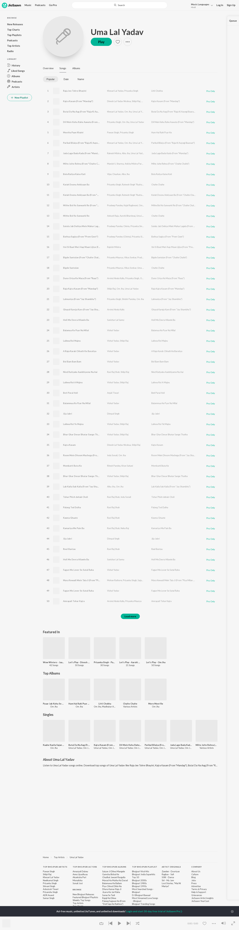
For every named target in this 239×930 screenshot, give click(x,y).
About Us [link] (195, 871)
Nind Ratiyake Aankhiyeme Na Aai (80, 372)
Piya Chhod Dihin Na (112, 886)
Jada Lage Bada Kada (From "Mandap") (82, 153)
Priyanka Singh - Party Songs (105, 662)
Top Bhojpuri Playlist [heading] (144, 867)
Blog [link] (193, 877)
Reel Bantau (69, 549)
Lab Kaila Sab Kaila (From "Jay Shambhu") (84, 486)
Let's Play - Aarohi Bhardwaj (130, 662)
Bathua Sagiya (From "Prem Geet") (80, 236)
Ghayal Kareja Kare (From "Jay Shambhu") (84, 309)
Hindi (193, 7)
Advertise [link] (196, 886)
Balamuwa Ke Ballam (112, 883)
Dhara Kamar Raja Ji (111, 889)
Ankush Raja (113, 215)
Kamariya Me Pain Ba (73, 528)
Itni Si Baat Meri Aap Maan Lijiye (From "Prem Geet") (90, 247)
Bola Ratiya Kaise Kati (74, 174)
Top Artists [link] (78, 903)
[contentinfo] (130, 890)
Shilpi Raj (136, 101)
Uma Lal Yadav (117, 32)
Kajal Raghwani (131, 205)
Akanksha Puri (79, 877)
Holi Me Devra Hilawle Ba (76, 320)
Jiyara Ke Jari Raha (111, 892)
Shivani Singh (49, 886)
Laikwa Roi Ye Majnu (73, 424)
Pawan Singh (113, 132)
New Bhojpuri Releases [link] (83, 894)
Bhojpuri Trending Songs (143, 904)
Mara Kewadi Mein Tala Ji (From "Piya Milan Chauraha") (91, 580)
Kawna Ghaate (70, 518)
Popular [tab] (50, 79)
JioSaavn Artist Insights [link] (202, 898)
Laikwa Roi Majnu (72, 340)
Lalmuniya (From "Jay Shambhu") (79, 299)
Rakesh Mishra (114, 153)
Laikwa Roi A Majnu (73, 382)
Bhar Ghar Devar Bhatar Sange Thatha (82, 434)
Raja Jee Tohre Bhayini (74, 91)
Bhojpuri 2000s (139, 880)
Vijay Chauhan (114, 174)
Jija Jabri (67, 413)
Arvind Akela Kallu (115, 278)
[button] (201, 5)
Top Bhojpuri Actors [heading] (85, 867)
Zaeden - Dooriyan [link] (171, 871)
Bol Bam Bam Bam (72, 361)
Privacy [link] (203, 889)
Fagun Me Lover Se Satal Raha (78, 570)
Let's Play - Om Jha (155, 662)
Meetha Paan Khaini (73, 132)
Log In (219, 5)
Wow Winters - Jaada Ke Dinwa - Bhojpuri (54, 662)
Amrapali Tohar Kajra (74, 601)
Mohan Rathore (114, 580)
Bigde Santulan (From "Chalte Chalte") (82, 257)
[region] (130, 857)
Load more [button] (130, 616)
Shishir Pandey (129, 299)
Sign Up (231, 5)
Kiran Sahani (127, 465)
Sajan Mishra (144, 580)
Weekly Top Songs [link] (81, 900)
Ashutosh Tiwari (50, 889)
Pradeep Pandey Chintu (118, 226)
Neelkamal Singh (50, 880)
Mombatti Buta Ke (72, 465)
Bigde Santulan (71, 268)
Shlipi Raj (124, 434)
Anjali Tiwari (113, 393)
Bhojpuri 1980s (139, 883)
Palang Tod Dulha (72, 507)
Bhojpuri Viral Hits (140, 871)
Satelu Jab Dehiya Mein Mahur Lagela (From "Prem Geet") (92, 226)
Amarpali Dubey (80, 871)
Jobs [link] (193, 880)
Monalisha (77, 880)
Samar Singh (48, 898)
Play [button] (101, 42)
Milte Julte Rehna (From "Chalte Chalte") (84, 163)
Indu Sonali (112, 455)
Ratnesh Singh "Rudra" (132, 184)
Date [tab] (66, 79)
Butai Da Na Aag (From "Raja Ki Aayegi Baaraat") (87, 111)
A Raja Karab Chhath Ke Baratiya (79, 351)
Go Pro (53, 5)
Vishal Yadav (113, 330)
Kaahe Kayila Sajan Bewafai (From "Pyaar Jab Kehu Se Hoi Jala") (54, 745)
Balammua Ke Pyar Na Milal (77, 403)
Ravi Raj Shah (113, 372)
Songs (63, 68)
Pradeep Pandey (115, 205)
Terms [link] (194, 889)
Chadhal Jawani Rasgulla (113, 877)
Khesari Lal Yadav (115, 91)
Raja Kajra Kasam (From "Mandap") (80, 288)
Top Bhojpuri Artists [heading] (55, 867)
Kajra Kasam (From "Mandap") (78, 101)
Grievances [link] (196, 895)
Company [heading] (196, 867)
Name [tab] (81, 79)
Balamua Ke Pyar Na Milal (76, 330)
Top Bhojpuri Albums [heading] (114, 867)
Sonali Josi (78, 883)
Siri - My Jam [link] (168, 880)
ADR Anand (48, 895)
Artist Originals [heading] (171, 867)
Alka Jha (126, 153)
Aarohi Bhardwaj (127, 215)
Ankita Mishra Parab (134, 163)
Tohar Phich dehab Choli (75, 497)
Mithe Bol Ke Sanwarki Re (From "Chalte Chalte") (88, 205)
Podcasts (40, 5)
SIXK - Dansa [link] (168, 877)
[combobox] (119, 5)
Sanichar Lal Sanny (115, 320)
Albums (76, 68)
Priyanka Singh (131, 91)
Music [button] (28, 5)
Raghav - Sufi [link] (168, 874)
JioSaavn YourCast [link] (200, 901)
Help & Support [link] (198, 892)
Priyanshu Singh (50, 892)
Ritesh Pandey (113, 465)
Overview (48, 68)
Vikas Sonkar (130, 257)
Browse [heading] (77, 890)
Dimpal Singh (113, 413)
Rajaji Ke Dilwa (109, 898)
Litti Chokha (157, 91)
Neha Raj (125, 528)
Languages (200, 4)
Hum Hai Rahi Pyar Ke (161, 132)
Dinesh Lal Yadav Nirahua (119, 101)
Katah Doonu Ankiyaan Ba (76, 184)
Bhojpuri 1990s (139, 886)
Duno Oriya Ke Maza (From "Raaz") (80, 278)
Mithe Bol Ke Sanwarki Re (76, 215)
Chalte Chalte (157, 184)
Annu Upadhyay (80, 874)
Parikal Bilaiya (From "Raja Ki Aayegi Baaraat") (86, 143)
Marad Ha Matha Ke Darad (115, 880)
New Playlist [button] (21, 97)
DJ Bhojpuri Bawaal (141, 895)
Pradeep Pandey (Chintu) (119, 236)
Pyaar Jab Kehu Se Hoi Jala (54, 703)
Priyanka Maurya (115, 257)
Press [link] (194, 883)
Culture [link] (194, 874)
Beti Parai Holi (70, 393)
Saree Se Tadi (108, 895)
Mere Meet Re (155, 703)
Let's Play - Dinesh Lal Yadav (79, 662)
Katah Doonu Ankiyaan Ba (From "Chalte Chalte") (88, 195)
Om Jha (145, 101)
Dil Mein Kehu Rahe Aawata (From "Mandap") (86, 122)
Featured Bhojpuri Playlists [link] (85, 897)
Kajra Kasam (69, 445)
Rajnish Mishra (114, 247)
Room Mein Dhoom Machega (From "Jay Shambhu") (89, 455)
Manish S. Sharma (115, 163)
